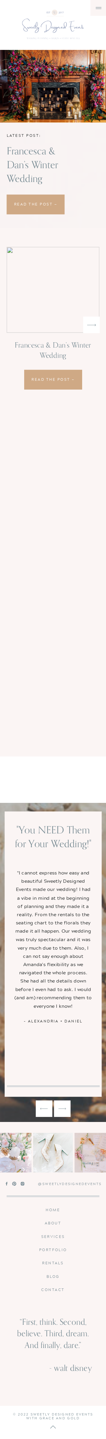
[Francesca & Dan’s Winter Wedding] (53, 86)
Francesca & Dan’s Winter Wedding (32, 164)
